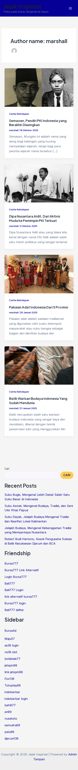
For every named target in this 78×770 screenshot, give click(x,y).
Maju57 (10, 639)
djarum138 (12, 738)
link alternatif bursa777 (21, 596)
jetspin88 (11, 665)
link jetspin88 (14, 672)
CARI (66, 475)
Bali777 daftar (14, 610)
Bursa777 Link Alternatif (22, 570)
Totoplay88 (13, 685)
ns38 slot (11, 652)
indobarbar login (16, 698)
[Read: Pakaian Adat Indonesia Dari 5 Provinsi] (39, 274)
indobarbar (12, 692)
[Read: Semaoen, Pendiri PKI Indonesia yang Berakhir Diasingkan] (39, 87)
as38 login (12, 645)
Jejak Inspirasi (22, 6)
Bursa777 (11, 563)
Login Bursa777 (16, 577)
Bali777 (10, 583)
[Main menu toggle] (70, 8)
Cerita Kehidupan (19, 114)
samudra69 (12, 725)
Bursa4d (10, 630)
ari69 (8, 712)
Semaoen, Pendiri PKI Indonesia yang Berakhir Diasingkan (38, 122)
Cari (7, 468)
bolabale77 (12, 659)
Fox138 (9, 679)
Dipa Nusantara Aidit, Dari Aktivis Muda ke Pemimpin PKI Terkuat (34, 218)
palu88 (9, 732)
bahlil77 (10, 705)
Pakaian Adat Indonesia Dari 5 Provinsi (38, 307)
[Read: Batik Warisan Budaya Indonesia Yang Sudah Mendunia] (39, 365)
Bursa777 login (15, 603)
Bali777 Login (14, 590)
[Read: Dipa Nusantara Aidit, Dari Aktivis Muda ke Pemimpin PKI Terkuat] (39, 183)
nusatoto (11, 718)
